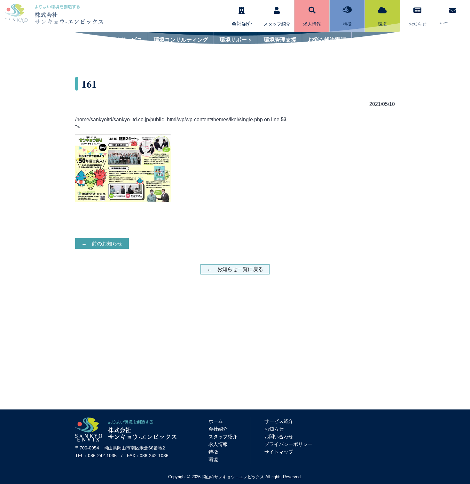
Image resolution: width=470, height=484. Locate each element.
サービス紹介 (278, 421)
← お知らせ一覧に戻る (235, 269)
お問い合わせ (278, 436)
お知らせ (274, 429)
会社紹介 (218, 429)
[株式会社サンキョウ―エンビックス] (125, 440)
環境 (213, 459)
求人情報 (218, 444)
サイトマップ (278, 452)
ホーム (215, 421)
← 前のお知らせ (102, 243)
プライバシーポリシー (288, 444)
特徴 (213, 452)
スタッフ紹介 (222, 436)
